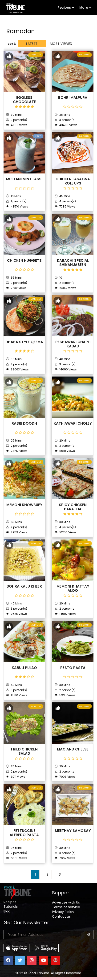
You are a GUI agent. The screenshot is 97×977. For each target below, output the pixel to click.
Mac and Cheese (73, 749)
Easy (38, 136)
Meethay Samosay (73, 831)
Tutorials (11, 906)
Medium (36, 54)
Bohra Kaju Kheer (24, 586)
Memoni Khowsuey (24, 505)
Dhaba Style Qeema (24, 342)
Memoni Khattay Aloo (73, 588)
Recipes (64, 7)
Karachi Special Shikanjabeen (73, 262)
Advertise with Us (66, 902)
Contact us (61, 916)
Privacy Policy (63, 911)
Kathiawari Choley (73, 423)
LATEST (31, 43)
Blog (7, 911)
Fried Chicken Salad (24, 751)
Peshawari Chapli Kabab (72, 344)
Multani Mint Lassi (24, 179)
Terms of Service (66, 907)
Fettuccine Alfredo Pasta (24, 833)
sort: (12, 43)
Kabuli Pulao (24, 668)
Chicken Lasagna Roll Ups (73, 181)
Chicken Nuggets (24, 260)
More (83, 7)
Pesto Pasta (72, 668)
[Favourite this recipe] (9, 56)
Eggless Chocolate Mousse (24, 102)
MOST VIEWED (61, 43)
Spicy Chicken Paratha (73, 507)
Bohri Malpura (72, 98)
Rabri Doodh (24, 423)
